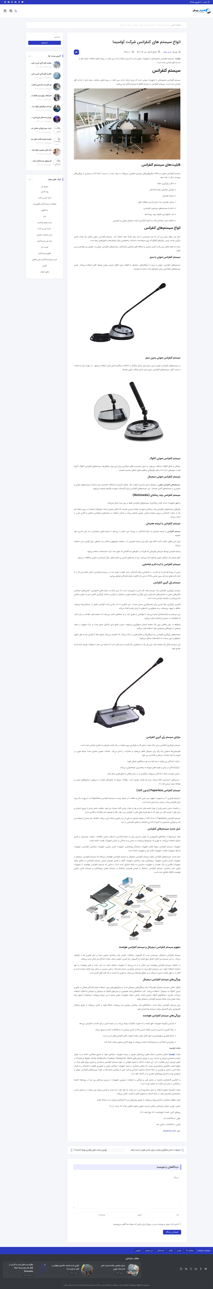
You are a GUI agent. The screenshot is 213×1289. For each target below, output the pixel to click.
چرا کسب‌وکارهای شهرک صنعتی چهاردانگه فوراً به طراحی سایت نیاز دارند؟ (40, 106)
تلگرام (171, 1250)
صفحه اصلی (176, 25)
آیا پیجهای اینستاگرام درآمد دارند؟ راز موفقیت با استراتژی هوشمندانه (40, 161)
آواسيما (171, 1054)
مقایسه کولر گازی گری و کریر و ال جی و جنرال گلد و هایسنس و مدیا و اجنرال (40, 63)
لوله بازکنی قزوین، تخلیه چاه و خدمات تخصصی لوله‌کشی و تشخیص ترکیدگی (40, 150)
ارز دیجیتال (149, 1250)
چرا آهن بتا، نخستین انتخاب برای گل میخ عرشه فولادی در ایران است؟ (40, 84)
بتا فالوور (44, 210)
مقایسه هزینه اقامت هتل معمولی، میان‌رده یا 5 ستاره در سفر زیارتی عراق (40, 139)
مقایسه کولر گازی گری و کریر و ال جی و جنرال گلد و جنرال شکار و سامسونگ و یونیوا (40, 74)
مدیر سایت (167, 52)
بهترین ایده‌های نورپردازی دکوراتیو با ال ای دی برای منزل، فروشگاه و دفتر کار (40, 117)
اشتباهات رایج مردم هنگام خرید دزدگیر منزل (40, 95)
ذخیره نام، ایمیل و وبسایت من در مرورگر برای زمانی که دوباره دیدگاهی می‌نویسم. (146, 1224)
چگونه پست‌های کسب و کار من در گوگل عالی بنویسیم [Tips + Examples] (21, 1268)
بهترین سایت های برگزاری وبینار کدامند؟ (90, 1150)
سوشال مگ (190, 1250)
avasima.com (169, 1131)
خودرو (179, 1250)
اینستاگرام (160, 1250)
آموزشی (138, 1250)
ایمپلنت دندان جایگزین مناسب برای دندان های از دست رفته (155, 1150)
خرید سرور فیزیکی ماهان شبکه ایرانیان (40, 128)
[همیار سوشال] (202, 11)
